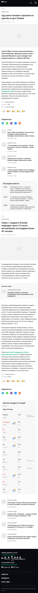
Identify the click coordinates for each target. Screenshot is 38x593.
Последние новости (11, 184)
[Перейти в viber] (11, 123)
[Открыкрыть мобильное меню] (35, 3)
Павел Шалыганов (9, 374)
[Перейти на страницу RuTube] (19, 558)
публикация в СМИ (7, 91)
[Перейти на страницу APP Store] (15, 568)
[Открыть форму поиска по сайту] (31, 3)
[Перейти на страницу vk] (2, 558)
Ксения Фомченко (9, 102)
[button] (2, 123)
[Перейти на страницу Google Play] (5, 568)
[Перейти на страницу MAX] (6, 558)
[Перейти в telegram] (2, 123)
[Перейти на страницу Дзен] (16, 558)
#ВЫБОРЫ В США (5, 11)
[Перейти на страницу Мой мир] (12, 558)
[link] (9, 130)
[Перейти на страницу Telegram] (22, 558)
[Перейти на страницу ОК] (9, 558)
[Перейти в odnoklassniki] (19, 123)
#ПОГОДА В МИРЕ (5, 219)
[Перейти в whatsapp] (7, 123)
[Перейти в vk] (15, 123)
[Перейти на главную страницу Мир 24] (4, 3)
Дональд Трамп (10, 107)
